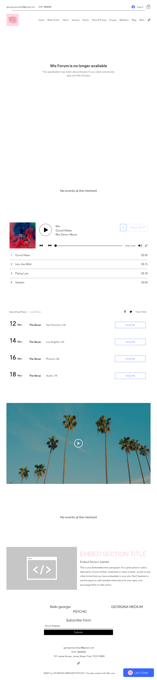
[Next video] (144, 443)
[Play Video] (78, 443)
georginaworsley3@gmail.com (20, 7)
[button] (148, 7)
